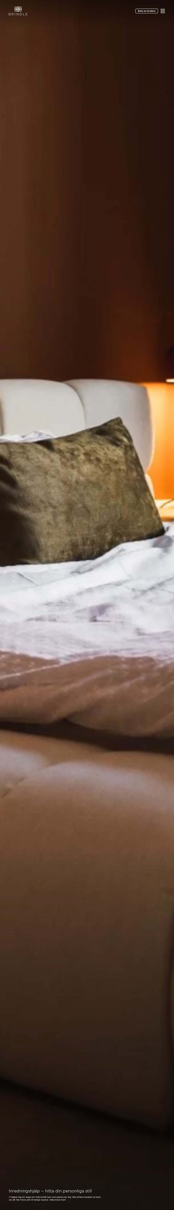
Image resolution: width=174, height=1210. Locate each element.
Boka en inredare (146, 11)
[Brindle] (18, 11)
